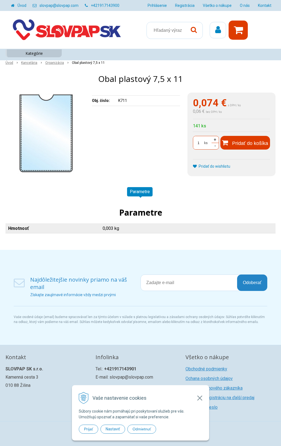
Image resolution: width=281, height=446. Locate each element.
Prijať (88, 429)
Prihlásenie (157, 5)
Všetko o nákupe (217, 5)
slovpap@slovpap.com (59, 5)
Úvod (22, 5)
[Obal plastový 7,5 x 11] (45, 134)
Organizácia (54, 63)
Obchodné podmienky (206, 368)
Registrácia (185, 5)
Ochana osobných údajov (209, 378)
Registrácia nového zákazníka (214, 388)
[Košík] (240, 30)
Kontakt (264, 5)
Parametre (140, 191)
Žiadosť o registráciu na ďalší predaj (220, 397)
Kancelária (29, 63)
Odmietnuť (142, 429)
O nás (245, 5)
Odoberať (252, 282)
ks (206, 143)
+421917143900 (105, 5)
